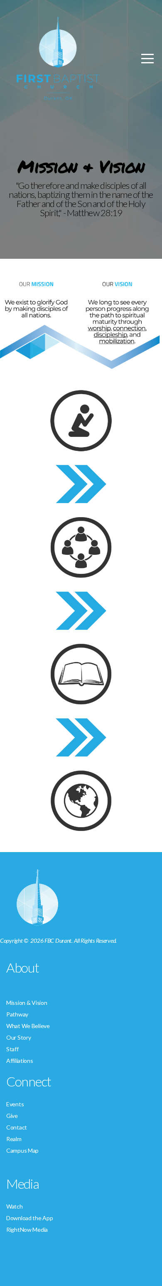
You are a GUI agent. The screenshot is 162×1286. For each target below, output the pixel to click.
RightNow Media (27, 1229)
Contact (16, 1127)
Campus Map (22, 1150)
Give (12, 1115)
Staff (12, 1048)
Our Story (18, 1037)
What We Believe (28, 1025)
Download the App (29, 1217)
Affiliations (19, 1060)
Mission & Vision (26, 1002)
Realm (14, 1138)
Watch (14, 1206)
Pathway (17, 1014)
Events (15, 1104)
